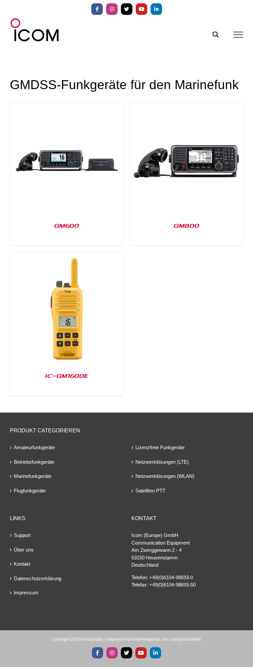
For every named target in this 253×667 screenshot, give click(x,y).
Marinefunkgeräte (32, 476)
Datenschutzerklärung (37, 578)
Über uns (24, 549)
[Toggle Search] (215, 34)
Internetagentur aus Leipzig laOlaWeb (167, 639)
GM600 (66, 225)
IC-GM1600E (66, 375)
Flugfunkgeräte (30, 490)
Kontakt (22, 564)
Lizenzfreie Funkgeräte (159, 447)
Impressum (26, 592)
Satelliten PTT (150, 490)
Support (22, 535)
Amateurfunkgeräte (34, 447)
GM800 (186, 225)
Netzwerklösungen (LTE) (162, 462)
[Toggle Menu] (238, 35)
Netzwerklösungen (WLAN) (164, 476)
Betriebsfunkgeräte (34, 462)
